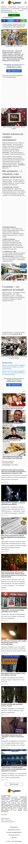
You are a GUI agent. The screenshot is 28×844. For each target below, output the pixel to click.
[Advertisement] (14, 93)
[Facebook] (4, 20)
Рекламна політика (14, 835)
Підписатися (16, 71)
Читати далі (14, 784)
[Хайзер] (14, 2)
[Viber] (17, 20)
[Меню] (2, 3)
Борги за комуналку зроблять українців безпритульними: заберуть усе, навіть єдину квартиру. (13, 367)
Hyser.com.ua (15, 796)
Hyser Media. (18, 841)
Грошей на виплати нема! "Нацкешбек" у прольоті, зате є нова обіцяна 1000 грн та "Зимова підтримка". (13, 372)
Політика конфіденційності (14, 832)
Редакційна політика (14, 829)
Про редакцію (14, 827)
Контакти (14, 837)
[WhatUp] (23, 20)
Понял (14, 15)
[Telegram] (11, 20)
